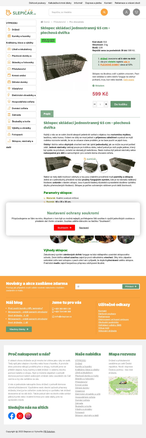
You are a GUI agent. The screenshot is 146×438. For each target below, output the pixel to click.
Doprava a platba (93, 3)
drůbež (103, 58)
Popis (47, 114)
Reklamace (104, 316)
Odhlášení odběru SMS (109, 325)
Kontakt (108, 3)
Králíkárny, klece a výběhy (19, 42)
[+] (106, 104)
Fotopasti (15, 134)
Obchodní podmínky (108, 322)
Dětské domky (18, 81)
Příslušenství (17, 68)
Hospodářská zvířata (21, 101)
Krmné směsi (17, 75)
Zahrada (14, 114)
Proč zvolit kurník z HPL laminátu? (25, 308)
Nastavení (84, 227)
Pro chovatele (76, 22)
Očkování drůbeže (107, 330)
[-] (94, 104)
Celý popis (128, 79)
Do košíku (120, 104)
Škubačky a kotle (19, 121)
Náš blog (14, 303)
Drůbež (13, 29)
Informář (78, 3)
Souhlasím (63, 227)
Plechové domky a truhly (18, 58)
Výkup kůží (103, 328)
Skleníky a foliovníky (21, 62)
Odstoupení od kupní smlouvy (113, 319)
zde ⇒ (127, 61)
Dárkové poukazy (37, 3)
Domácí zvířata (18, 108)
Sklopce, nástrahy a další (19, 144)
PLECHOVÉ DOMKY (110, 64)
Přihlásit (129, 286)
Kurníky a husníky (19, 36)
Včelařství (15, 88)
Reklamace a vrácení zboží (127, 3)
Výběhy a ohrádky (19, 127)
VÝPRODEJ (11, 23)
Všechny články (17, 329)
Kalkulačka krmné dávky (59, 3)
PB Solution (49, 431)
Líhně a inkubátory (20, 49)
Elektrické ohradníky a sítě (21, 98)
